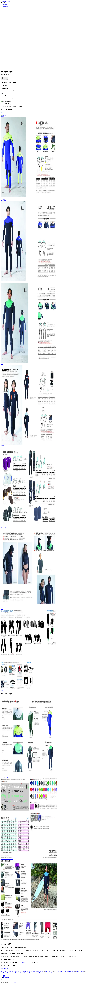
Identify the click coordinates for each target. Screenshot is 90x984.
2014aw (42, 971)
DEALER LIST (4, 968)
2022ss (21, 972)
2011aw (15, 971)
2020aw (7, 972)
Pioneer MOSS (12, 982)
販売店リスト (25, 962)
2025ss (47, 972)
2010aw (6, 971)
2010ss (2, 971)
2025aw (52, 972)
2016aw (60, 971)
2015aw (51, 971)
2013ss (28, 971)
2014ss (37, 971)
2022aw (25, 972)
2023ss (30, 972)
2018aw (78, 971)
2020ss (3, 972)
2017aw (69, 971)
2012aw (24, 971)
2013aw (33, 971)
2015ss (46, 971)
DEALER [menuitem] (5, 6)
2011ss (11, 971)
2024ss (38, 972)
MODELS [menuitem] (5, 4)
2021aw (16, 972)
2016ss (55, 971)
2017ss (64, 971)
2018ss (73, 971)
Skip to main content (5, 1)
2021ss (12, 972)
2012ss (19, 971)
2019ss (82, 971)
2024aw (43, 972)
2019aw (87, 971)
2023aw (34, 972)
